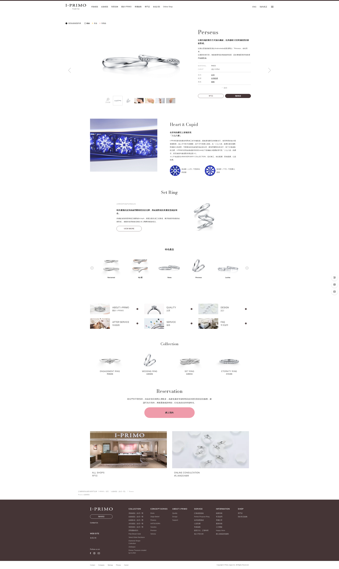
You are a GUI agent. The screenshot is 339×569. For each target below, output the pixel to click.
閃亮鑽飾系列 (133, 530)
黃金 (95, 23)
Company (101, 565)
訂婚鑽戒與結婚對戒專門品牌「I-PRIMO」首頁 (93, 491)
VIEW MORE (129, 229)
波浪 (213, 75)
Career (126, 565)
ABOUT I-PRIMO (179, 509)
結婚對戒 (203, 58)
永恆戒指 (132, 524)
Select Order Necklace (137, 537)
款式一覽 (140, 513)
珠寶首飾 (132, 527)
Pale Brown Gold (135, 534)
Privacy (118, 565)
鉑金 (88, 23)
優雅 (213, 82)
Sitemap (110, 565)
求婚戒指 (132, 513)
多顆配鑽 (214, 78)
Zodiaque (132, 547)
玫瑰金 (103, 23)
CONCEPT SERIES (159, 509)
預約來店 (238, 96)
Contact (92, 565)
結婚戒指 (132, 517)
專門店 (211, 96)
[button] (92, 268)
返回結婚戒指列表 (74, 23)
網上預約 (169, 412)
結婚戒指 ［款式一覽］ (118, 491)
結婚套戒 (132, 520)
